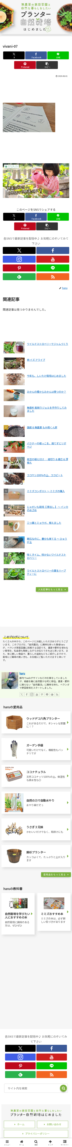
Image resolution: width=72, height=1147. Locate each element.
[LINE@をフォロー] (52, 267)
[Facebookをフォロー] (52, 250)
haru (22, 673)
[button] (47, 65)
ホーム (20, 1124)
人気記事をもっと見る (50, 589)
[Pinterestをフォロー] (19, 267)
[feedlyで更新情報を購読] (19, 276)
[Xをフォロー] (19, 250)
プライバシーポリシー (37, 1133)
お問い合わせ (54, 1124)
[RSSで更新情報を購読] (52, 276)
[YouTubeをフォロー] (52, 259)
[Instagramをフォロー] (19, 259)
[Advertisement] (36, 89)
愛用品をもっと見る (54, 874)
